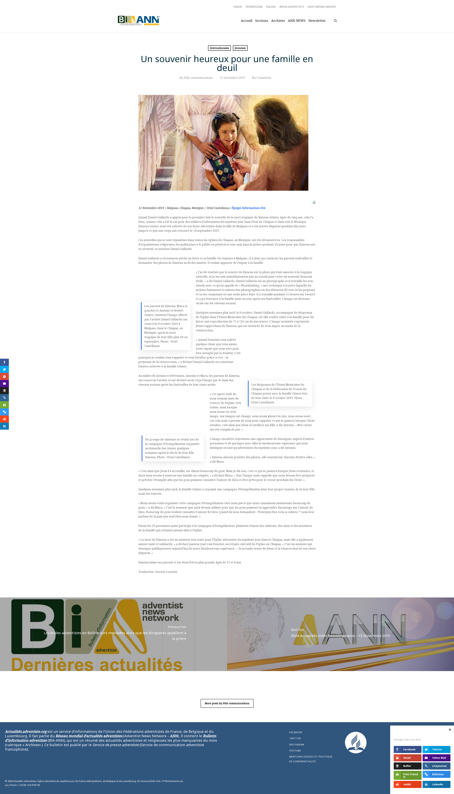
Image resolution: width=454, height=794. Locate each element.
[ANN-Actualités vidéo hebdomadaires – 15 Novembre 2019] (340, 634)
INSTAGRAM (296, 744)
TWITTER (295, 738)
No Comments (261, 78)
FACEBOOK (295, 732)
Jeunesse (240, 48)
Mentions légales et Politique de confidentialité (310, 759)
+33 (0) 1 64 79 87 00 (29, 785)
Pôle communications (198, 78)
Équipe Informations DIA (248, 208)
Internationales (219, 48)
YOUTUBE (295, 750)
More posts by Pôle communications (227, 703)
